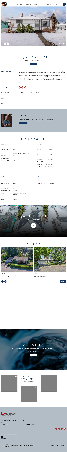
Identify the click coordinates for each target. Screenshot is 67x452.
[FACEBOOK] (56, 429)
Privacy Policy (63, 445)
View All (62, 281)
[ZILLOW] (65, 429)
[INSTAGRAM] (59, 429)
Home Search (27, 4)
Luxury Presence (30, 445)
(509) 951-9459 (39, 119)
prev (5, 43)
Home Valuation (38, 4)
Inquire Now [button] (33, 64)
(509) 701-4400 (56, 4)
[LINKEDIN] (62, 429)
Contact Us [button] (33, 354)
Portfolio (19, 4)
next (8, 43)
